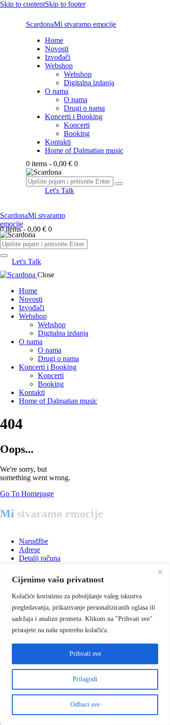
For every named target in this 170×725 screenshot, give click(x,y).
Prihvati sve (85, 653)
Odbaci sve (85, 704)
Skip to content (22, 4)
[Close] (160, 572)
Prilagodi (85, 679)
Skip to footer (65, 4)
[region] (85, 644)
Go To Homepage (27, 494)
